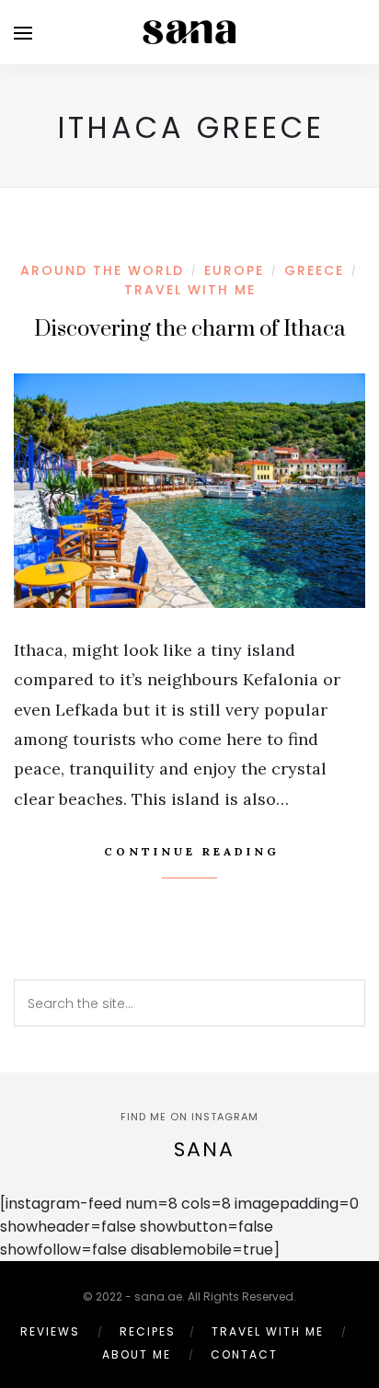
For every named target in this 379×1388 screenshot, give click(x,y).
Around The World (102, 270)
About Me (136, 1354)
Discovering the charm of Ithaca (190, 329)
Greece (314, 270)
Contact (244, 1354)
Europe (234, 270)
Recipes (148, 1331)
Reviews (50, 1331)
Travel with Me (190, 290)
